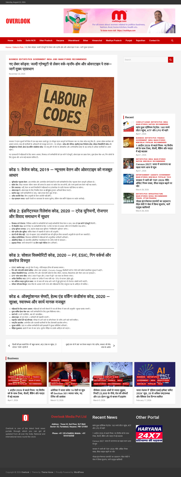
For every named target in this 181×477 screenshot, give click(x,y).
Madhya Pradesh (114, 40)
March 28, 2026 (142, 190)
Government (39, 59)
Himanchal (97, 40)
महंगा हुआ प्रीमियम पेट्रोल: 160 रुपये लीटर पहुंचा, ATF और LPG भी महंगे (153, 129)
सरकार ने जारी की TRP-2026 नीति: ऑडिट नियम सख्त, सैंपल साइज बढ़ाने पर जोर (154, 183)
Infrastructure (155, 194)
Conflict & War (143, 122)
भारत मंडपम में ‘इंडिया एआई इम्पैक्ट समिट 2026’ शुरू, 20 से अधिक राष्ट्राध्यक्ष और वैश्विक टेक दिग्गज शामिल (154, 393)
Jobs (55, 59)
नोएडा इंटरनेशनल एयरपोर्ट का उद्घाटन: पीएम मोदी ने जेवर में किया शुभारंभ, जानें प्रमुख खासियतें (153, 204)
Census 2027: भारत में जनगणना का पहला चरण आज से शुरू (153, 166)
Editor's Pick (25, 59)
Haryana (60, 40)
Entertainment (143, 175)
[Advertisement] (148, 89)
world (74, 384)
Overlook (25, 472)
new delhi (140, 142)
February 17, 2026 (143, 400)
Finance (160, 138)
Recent (129, 117)
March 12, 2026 (57, 400)
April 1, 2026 (141, 134)
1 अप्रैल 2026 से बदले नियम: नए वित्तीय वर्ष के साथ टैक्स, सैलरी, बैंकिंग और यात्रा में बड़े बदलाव (154, 148)
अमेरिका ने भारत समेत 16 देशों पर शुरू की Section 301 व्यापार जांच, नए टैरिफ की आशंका (68, 393)
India (19, 40)
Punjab (129, 40)
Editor (29, 74)
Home (10, 40)
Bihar (85, 40)
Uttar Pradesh (45, 40)
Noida (151, 196)
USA (67, 384)
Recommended (79, 59)
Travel (139, 198)
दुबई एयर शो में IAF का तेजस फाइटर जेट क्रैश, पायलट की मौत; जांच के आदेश (88, 345)
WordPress (79, 472)
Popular (149, 142)
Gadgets (154, 175)
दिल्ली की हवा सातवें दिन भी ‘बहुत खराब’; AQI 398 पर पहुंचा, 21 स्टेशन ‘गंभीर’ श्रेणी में (34, 345)
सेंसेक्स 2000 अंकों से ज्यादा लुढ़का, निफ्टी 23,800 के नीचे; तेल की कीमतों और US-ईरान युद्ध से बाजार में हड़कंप (110, 393)
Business (13, 59)
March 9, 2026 (99, 400)
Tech (169, 177)
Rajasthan (140, 40)
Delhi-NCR (31, 40)
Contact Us (154, 40)
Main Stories (64, 59)
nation (152, 124)
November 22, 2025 (17, 74)
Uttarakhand (73, 40)
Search (170, 60)
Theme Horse (47, 472)
